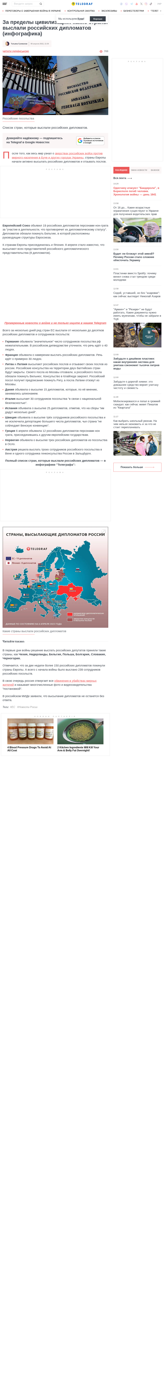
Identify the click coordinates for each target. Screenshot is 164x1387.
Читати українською (16, 51)
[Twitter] (141, 4)
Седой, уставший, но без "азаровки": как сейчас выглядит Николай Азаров (136, 294)
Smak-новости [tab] (139, 170)
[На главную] (82, 4)
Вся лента (119, 178)
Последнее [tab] (121, 170)
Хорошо (97, 19)
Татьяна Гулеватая (19, 44)
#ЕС (12, 707)
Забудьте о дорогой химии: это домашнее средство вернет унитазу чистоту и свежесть (136, 385)
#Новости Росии (27, 707)
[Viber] (126, 4)
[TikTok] (150, 3)
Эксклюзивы (109, 11)
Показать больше (132, 467)
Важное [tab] (155, 170)
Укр (159, 4)
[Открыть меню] (5, 4)
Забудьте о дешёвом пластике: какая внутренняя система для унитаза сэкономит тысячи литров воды (136, 363)
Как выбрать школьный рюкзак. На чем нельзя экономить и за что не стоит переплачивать (135, 424)
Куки (80, 18)
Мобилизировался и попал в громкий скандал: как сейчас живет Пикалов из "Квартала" (136, 404)
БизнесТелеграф (133, 11)
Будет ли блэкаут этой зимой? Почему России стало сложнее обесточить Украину (133, 257)
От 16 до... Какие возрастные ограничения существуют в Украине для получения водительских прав (136, 211)
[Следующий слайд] (161, 11)
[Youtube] (136, 3)
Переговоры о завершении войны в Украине (33, 11)
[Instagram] (146, 3)
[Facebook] (121, 3)
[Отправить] (40, 3)
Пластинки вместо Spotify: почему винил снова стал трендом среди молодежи (134, 276)
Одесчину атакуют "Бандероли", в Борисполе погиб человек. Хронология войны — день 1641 (136, 191)
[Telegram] (131, 3)
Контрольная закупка (81, 11)
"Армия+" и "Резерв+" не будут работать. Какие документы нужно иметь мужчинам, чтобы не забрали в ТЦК (137, 314)
